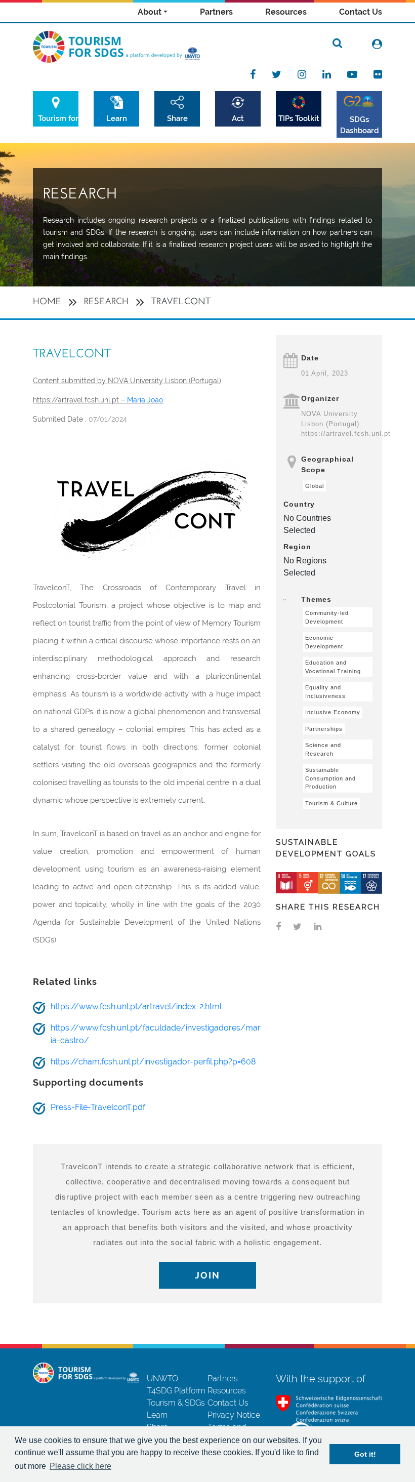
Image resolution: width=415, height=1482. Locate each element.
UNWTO (162, 1378)
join (207, 1275)
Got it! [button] (365, 1454)
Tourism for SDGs (58, 118)
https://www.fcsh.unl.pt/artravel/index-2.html (136, 1006)
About (149, 12)
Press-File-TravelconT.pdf (98, 1107)
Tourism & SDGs (176, 1403)
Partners (216, 12)
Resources (286, 12)
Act (238, 118)
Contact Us (360, 12)
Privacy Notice (234, 1415)
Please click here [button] (80, 1466)
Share (177, 118)
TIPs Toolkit (298, 118)
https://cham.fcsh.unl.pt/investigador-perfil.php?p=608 (153, 1061)
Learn (116, 118)
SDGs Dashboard (359, 125)
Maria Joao (145, 400)
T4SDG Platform (176, 1390)
